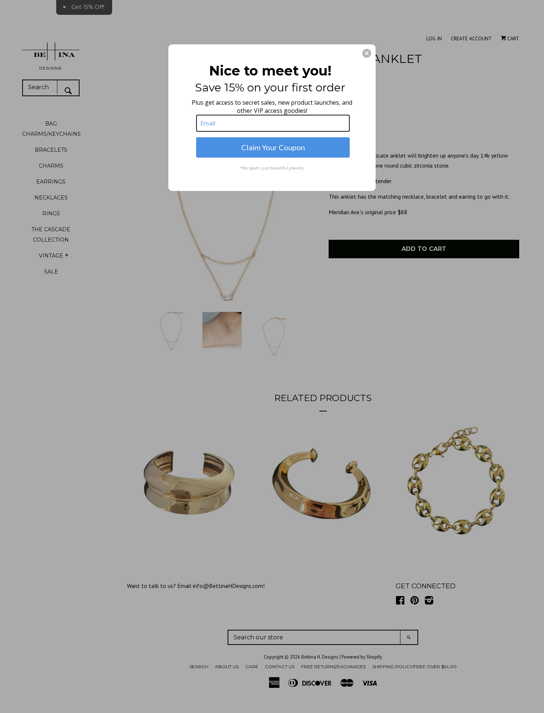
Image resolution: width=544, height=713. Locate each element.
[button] (366, 53)
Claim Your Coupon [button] (273, 147)
